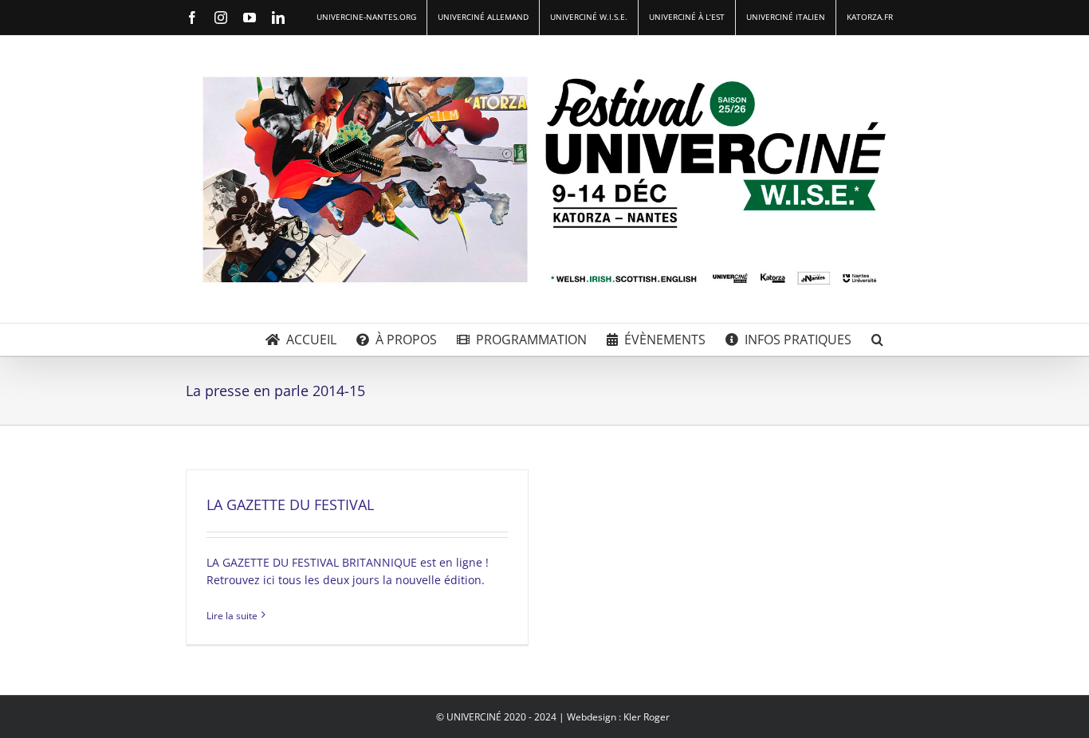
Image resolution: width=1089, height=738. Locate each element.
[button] (877, 339)
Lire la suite (232, 615)
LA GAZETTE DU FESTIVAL (290, 504)
